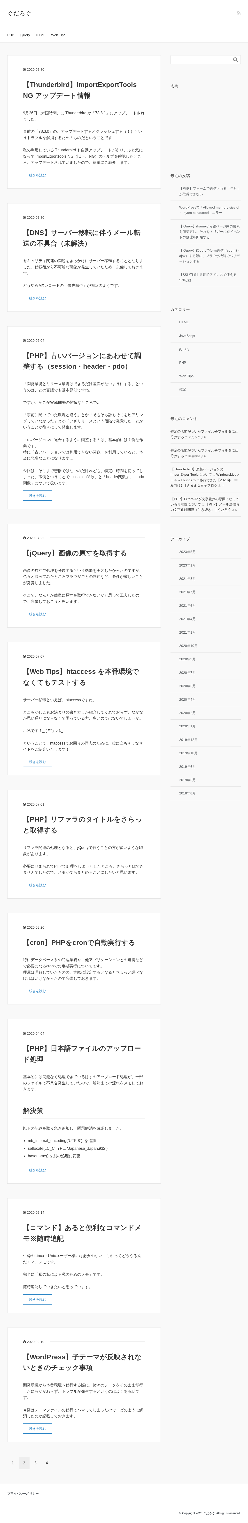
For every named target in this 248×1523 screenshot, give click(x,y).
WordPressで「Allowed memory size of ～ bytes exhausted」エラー (209, 210)
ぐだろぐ (19, 13)
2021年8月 (187, 579)
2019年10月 (188, 753)
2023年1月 (187, 565)
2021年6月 (187, 605)
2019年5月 (187, 780)
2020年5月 (187, 686)
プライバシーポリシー (23, 1493)
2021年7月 (187, 592)
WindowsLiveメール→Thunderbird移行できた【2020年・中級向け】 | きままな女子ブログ (205, 480)
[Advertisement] (205, 123)
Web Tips (58, 35)
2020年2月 (187, 713)
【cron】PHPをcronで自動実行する (79, 942)
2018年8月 (187, 793)
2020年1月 (187, 726)
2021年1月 (187, 632)
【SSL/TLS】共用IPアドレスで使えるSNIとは (208, 277)
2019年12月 (188, 740)
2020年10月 (188, 646)
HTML (40, 35)
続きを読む (37, 175)
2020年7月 (187, 673)
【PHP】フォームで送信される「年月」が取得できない (209, 191)
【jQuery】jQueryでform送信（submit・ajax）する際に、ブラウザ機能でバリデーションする (209, 256)
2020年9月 (187, 659)
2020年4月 (187, 699)
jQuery (25, 35)
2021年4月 (187, 619)
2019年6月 (187, 767)
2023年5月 (187, 552)
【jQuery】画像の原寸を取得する (75, 553)
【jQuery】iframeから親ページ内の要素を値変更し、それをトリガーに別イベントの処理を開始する (209, 231)
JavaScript (187, 336)
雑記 (182, 389)
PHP (10, 35)
